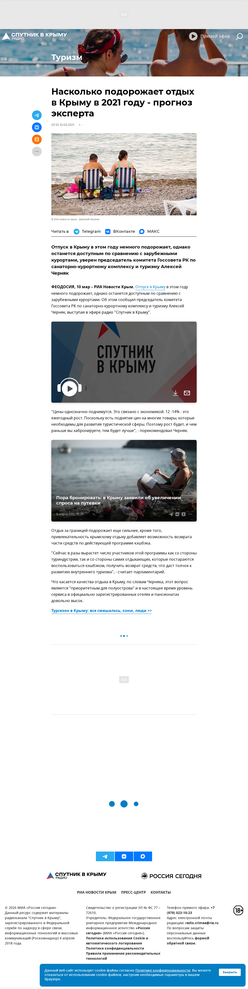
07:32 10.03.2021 (62, 125)
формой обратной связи (188, 941)
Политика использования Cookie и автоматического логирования (117, 941)
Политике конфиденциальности (162, 971)
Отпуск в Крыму (150, 287)
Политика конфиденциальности (115, 948)
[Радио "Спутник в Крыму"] (35, 36)
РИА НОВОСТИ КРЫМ (96, 893)
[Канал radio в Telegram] (105, 856)
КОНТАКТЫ (161, 893)
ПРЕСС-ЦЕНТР (133, 893)
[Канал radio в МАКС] (143, 856)
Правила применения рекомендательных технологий (123, 956)
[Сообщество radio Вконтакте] (124, 856)
